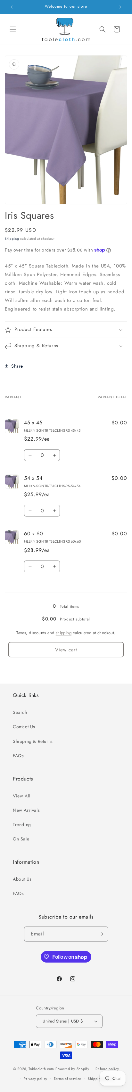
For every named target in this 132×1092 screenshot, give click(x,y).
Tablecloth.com (41, 1068)
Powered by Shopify (72, 1068)
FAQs (18, 755)
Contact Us (24, 726)
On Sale (21, 839)
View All (21, 796)
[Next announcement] (120, 7)
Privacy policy (35, 1078)
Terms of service (67, 1078)
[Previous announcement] (12, 7)
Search (20, 712)
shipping (63, 633)
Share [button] (17, 366)
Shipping (12, 238)
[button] (13, 29)
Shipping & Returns (33, 741)
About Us (22, 879)
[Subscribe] (101, 934)
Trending (22, 824)
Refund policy (107, 1068)
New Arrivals (26, 810)
